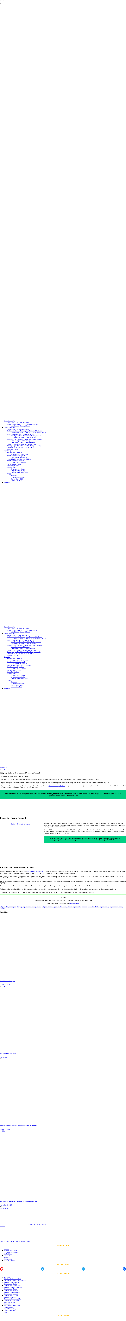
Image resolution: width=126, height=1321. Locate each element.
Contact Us (7, 1255)
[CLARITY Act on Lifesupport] (56, 977)
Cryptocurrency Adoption (11, 1282)
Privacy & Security (9, 1310)
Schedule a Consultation (11, 1252)
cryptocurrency (104, 907)
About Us (6, 1249)
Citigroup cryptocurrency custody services (29, 907)
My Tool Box (8, 1254)
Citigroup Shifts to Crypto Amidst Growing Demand (57, 907)
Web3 (5, 1312)
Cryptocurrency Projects (11, 1290)
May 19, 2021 (4, 767)
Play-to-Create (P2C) (10, 1309)
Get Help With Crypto (10, 1250)
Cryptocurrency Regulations (12, 1292)
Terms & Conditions (9, 1260)
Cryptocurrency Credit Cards (12, 1285)
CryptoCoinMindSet (93, 907)
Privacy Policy (8, 1259)
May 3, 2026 (3, 1057)
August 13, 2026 (5, 984)
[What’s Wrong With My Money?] (56, 1050)
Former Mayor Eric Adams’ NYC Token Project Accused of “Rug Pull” (18, 1125)
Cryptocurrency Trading (11, 1295)
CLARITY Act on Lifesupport (7, 981)
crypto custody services (80, 907)
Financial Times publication (57, 786)
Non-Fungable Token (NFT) (12, 1305)
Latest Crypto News (9, 1302)
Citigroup (3, 907)
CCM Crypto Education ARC (12, 1279)
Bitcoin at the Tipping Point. (35, 871)
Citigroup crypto (11, 907)
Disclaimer (7, 1257)
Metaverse (7, 1304)
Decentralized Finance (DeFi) (12, 1299)
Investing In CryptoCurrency (12, 1300)
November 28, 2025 (6, 1205)
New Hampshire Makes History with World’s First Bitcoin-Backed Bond (18, 1201)
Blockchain (7, 1277)
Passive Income (8, 1307)
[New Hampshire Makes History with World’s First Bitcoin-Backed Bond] (59, 1198)
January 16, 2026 (5, 1129)
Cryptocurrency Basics (10, 1284)
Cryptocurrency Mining (10, 1289)
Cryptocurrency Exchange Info (13, 1287)
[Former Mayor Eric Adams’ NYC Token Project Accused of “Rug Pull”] (56, 1122)
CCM (3, 769)
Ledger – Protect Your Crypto (20, 824)
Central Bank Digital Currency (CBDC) (15, 1280)
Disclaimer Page (74, 903)
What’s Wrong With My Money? (8, 1053)
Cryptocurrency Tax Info (11, 1294)
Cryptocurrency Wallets (10, 1297)
